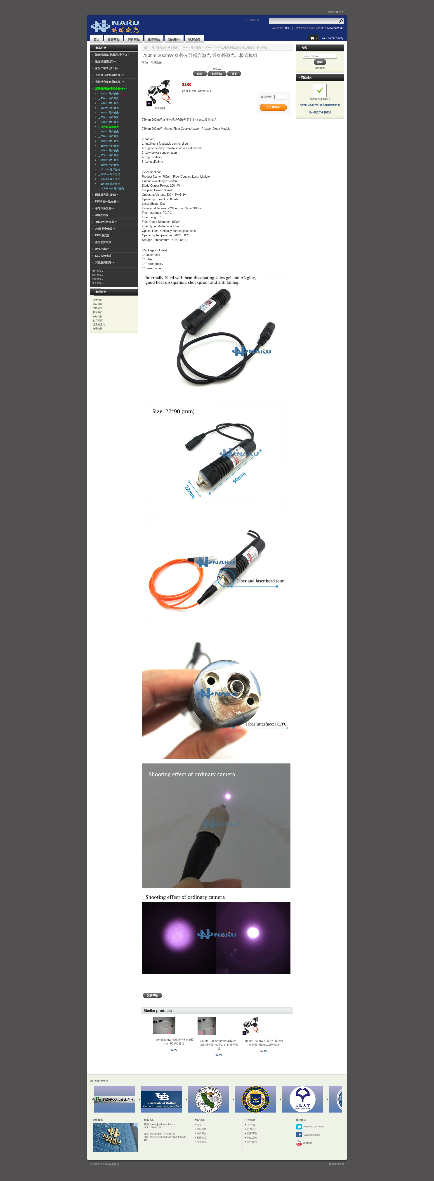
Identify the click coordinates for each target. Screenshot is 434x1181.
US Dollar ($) (252, 20)
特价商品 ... (98, 270)
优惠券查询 (99, 324)
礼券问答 (98, 320)
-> (111, 88)
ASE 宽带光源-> (105, 228)
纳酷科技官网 (335, 11)
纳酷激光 (114, 1164)
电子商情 (98, 328)
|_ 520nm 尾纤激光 (108, 103)
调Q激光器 (101, 215)
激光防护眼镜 (103, 242)
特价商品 (134, 39)
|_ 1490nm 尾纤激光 (108, 174)
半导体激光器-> (104, 208)
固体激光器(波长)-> (106, 194)
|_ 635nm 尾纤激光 (108, 107)
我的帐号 (174, 39)
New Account (335, 28)
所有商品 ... (98, 283)
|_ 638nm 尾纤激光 (108, 112)
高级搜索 (320, 67)
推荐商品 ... (98, 278)
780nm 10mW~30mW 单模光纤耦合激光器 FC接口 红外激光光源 (219, 1044)
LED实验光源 (103, 255)
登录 (287, 28)
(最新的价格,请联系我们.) (197, 91)
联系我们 (194, 39)
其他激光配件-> (104, 262)
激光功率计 (102, 249)
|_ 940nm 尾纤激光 (108, 160)
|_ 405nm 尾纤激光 (108, 93)
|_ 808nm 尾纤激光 (108, 136)
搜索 (304, 47)
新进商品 (114, 39)
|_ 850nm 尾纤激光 (108, 150)
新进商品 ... (98, 274)
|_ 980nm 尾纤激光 (108, 164)
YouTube (307, 1142)
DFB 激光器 (102, 235)
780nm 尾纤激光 (192, 47)
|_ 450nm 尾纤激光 (108, 98)
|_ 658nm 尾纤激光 (108, 122)
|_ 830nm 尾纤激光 (108, 145)
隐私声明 (98, 304)
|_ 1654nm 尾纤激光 (108, 183)
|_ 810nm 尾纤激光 (108, 141)
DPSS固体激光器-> (107, 201)
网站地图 (98, 316)
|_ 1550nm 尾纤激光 (108, 179)
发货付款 (98, 300)
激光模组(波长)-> (105, 61)
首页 (96, 39)
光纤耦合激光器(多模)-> (109, 75)
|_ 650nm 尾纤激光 (108, 117)
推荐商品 (154, 39)
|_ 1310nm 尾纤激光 (108, 169)
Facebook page (311, 1134)
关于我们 (252, 1124)
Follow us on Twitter (313, 1126)
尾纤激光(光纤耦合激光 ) (165, 47)
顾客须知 (98, 308)
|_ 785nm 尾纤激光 (108, 131)
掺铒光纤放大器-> (106, 221)
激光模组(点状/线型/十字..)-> (112, 54)
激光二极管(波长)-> (106, 68)
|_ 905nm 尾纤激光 (108, 155)
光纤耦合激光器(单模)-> (109, 81)
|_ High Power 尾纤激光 (110, 188)
